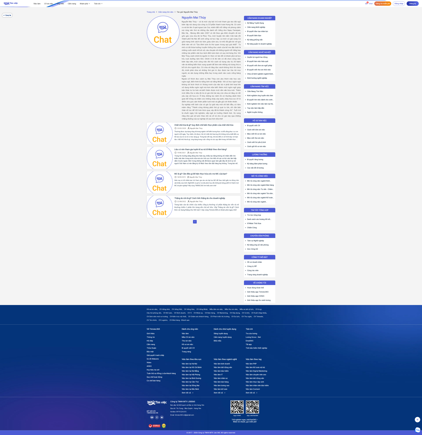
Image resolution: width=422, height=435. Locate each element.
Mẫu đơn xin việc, (216, 309)
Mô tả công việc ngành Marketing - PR (255, 202)
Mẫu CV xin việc (188, 337)
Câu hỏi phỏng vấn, (154, 313)
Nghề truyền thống (255, 112)
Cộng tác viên (252, 270)
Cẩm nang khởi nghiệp (256, 27)
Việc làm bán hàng (221, 382)
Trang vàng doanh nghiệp (257, 275)
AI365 (149, 366)
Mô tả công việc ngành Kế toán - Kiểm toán (259, 198)
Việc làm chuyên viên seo (256, 375)
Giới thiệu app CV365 (255, 296)
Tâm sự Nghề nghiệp (255, 241)
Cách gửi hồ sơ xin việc (256, 146)
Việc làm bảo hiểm (221, 371)
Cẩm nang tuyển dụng (223, 337)
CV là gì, (259, 309)
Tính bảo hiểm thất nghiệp (256, 348)
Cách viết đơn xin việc (256, 130)
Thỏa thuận (151, 348)
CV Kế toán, (167, 313)
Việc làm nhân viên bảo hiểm (257, 385)
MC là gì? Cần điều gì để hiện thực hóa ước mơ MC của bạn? (200, 174)
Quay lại (7, 15)
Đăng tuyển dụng (221, 333)
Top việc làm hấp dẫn (255, 108)
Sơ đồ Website (153, 359)
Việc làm (37, 4)
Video (149, 362)
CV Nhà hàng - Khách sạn (179, 320)
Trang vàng (186, 352)
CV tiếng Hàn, (189, 309)
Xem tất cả (186, 393)
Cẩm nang (72, 4)
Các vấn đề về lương (255, 168)
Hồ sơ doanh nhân (254, 262)
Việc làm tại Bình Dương (191, 378)
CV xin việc (48, 4)
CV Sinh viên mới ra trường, (157, 317)
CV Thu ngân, (247, 317)
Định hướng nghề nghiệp (257, 78)
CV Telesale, (258, 317)
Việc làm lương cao (221, 385)
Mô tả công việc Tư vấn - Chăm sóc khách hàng (259, 189)
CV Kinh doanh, (180, 313)
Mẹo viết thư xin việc (255, 138)
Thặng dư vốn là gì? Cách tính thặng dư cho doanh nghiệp (199, 198)
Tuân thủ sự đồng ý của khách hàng (161, 373)
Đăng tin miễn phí (383, 3)
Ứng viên (60, 4)
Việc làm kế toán (220, 389)
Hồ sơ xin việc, (152, 309)
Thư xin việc (187, 341)
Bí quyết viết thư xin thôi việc (259, 70)
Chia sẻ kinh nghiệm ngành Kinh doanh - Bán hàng (259, 74)
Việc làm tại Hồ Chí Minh (192, 367)
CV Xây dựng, (235, 313)
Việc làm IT (218, 375)
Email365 (249, 341)
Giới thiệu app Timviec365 (257, 292)
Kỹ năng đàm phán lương (257, 164)
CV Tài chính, (152, 320)
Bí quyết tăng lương (255, 159)
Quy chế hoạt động (154, 377)
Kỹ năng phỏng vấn (255, 40)
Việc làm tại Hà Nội (189, 364)
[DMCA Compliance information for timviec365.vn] (164, 426)
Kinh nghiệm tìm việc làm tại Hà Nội (259, 104)
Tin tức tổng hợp (254, 215)
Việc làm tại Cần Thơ (190, 382)
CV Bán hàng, (210, 313)
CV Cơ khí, (246, 313)
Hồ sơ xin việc (187, 344)
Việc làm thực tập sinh (255, 382)
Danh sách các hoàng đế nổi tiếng (257, 219)
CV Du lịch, (235, 317)
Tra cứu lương (251, 333)
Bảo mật (150, 352)
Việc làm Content (253, 389)
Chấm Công (252, 228)
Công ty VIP (252, 266)
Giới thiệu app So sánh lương (259, 300)
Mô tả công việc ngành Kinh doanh (257, 181)
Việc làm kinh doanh (222, 364)
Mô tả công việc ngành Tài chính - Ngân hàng (259, 193)
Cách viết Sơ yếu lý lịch (256, 142)
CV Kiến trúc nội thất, (178, 317)
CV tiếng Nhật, (202, 309)
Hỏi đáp (150, 341)
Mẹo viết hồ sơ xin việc (256, 134)
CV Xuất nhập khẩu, (259, 313)
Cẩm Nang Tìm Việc (255, 91)
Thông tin (151, 337)
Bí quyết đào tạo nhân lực (257, 31)
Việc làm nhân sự (221, 378)
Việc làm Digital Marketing (256, 371)
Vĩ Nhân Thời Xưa (254, 223)
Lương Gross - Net (253, 337)
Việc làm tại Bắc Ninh (190, 389)
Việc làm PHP (251, 364)
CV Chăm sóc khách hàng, (198, 317)
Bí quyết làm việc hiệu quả (257, 61)
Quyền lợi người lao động (257, 57)
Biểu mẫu (217, 341)
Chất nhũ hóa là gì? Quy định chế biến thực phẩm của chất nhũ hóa (203, 125)
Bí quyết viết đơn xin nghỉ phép (259, 65)
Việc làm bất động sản (223, 367)
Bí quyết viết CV (253, 125)
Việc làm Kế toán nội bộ (255, 367)
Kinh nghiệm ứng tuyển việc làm (260, 95)
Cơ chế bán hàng (153, 381)
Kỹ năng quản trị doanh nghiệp (259, 44)
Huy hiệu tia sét (153, 370)
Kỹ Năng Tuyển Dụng (255, 23)
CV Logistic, (163, 320)
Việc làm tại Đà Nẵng (190, 371)
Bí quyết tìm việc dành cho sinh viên (258, 100)
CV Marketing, (222, 313)
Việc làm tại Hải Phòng (191, 375)
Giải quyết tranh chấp (155, 355)
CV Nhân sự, (198, 313)
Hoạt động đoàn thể (255, 288)
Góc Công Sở (252, 249)
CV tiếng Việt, (177, 309)
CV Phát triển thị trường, (220, 317)
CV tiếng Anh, (164, 309)
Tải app (249, 344)
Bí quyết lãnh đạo (254, 35)
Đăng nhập (399, 3)
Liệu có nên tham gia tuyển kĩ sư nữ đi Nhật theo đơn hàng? (200, 149)
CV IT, (190, 313)
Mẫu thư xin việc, (231, 309)
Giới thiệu (151, 333)
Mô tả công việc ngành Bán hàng (260, 185)
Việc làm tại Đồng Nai (190, 385)
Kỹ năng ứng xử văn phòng (258, 245)
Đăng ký (412, 3)
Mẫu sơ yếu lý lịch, (247, 309)
